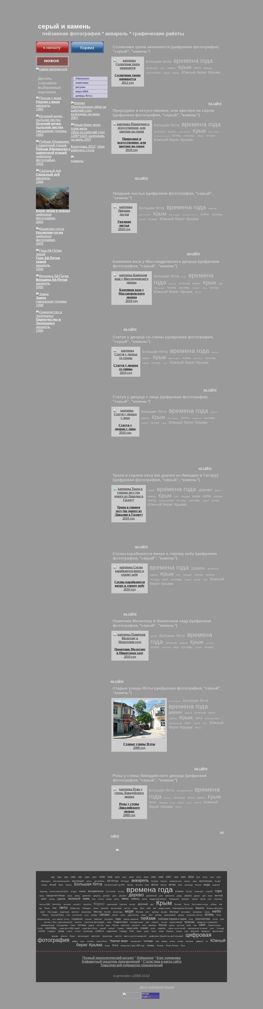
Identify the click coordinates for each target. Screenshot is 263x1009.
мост (147, 912)
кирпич (195, 899)
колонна (67, 904)
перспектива (153, 72)
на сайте (214, 103)
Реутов (115, 925)
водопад (43, 891)
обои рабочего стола (88, 148)
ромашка (152, 925)
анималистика (176, 881)
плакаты (77, 161)
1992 (59, 877)
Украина (169, 931)
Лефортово (75, 908)
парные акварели (130, 919)
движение (86, 896)
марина (199, 908)
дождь (179, 896)
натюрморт (197, 912)
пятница (181, 500)
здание (61, 898)
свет (165, 579)
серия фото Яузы (89, 928)
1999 (109, 877)
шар (165, 363)
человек (90, 941)
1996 (86, 877)
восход (121, 891)
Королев (123, 904)
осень (176, 135)
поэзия (164, 922)
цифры (75, 941)
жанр (210, 896)
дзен (161, 896)
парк (176, 647)
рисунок (136, 925)
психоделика (62, 925)
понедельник (175, 723)
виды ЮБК (81, 91)
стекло (69, 931)
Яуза (183, 946)
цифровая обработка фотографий (166, 936)
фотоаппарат (83, 936)
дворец (172, 284)
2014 (219, 877)
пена (191, 919)
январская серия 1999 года (132, 946)
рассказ (100, 925)
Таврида (123, 931)
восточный (110, 891)
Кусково (177, 904)
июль (162, 68)
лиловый (210, 643)
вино (180, 885)
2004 (146, 877)
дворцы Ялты (83, 95)
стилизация (88, 931)
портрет (155, 922)
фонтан (64, 936)
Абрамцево (82, 78)
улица (179, 931)
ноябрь (94, 915)
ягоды (107, 946)
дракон (197, 896)
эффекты (199, 941)
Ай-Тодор (125, 881)
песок (215, 919)
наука (207, 912)
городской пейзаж (55, 895)
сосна (197, 579)
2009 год (139, 745)
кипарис (185, 899)
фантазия (195, 931)
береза (69, 885)
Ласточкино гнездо (200, 904)
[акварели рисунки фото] (52, 52)
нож (68, 915)
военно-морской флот (59, 891)
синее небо (132, 928)
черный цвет (135, 941)
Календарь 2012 (83, 146)
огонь (122, 915)
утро (186, 931)
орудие (181, 915)
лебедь (213, 904)
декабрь (106, 896)
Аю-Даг (218, 881)
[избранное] (51, 69)
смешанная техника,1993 (51, 129)
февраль (205, 931)
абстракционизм (61, 881)
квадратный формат (158, 899)
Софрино (51, 931)
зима (86, 898)
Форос (72, 936)
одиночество (133, 915)
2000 (117, 877)
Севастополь (214, 925)
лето (197, 68)
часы (82, 941)
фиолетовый (217, 931)
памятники (81, 82)
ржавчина (125, 925)
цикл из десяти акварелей (135, 936)
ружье (172, 925)
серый (166, 73)
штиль (172, 941)
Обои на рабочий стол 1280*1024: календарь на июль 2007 (88, 135)
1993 (66, 877)
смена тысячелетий (176, 928)
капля (144, 899)
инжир (109, 899)
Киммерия (174, 899)
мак (154, 908)
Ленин (47, 908)
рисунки (80, 87)
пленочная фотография (94, 922)
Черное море (119, 941)
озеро (143, 915)
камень (171, 68)
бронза (130, 885)
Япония (160, 946)
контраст (77, 904)
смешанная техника (197, 928)
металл (75, 912)
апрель (187, 881)
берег (61, 885)
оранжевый (169, 915)
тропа (153, 931)
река (108, 925)
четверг (211, 135)
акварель (140, 880)
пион (222, 919)
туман (161, 931)
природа (190, 922)
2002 (131, 877)
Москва (139, 912)
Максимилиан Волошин (183, 908)
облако (218, 496)
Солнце (220, 928)
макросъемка (164, 908)
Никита (45, 915)
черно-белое (101, 941)
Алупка (154, 881)
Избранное (145, 958)
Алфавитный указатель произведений (111, 961)
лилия (95, 908)
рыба (189, 925)
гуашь (69, 896)
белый (151, 490)
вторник (179, 891)
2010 (191, 877)
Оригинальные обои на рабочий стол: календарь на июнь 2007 (88, 112)
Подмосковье (121, 922)
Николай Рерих (57, 915)
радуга (91, 925)
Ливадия (207, 68)
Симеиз (120, 928)
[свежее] (52, 65)
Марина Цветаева (215, 908)
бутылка (139, 885)
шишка (164, 941)
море (196, 496)
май (149, 908)
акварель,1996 (48, 178)
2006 (160, 877)
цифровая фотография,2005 (49, 238)
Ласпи (186, 904)
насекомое (185, 912)
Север (40, 928)
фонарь (55, 936)
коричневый (184, 132)
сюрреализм (111, 931)
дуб (203, 896)
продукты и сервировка (207, 922)
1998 (102, 877)
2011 (198, 877)
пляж (109, 922)
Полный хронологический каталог (108, 958)
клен (210, 899)
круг (152, 904)
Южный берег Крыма (201, 72)
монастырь (117, 912)
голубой (209, 891)
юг (207, 941)
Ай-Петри (112, 881)
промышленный (47, 925)
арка (195, 881)
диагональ (169, 896)
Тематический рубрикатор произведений (131, 965)
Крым (184, 67)
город (41, 896)
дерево (205, 489)
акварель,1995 (48, 105)
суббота (99, 931)
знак (94, 899)
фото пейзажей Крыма (157, 987)
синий (215, 500)
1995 (80, 877)
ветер (163, 885)
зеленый (151, 68)
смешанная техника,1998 (51, 301)
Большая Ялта (158, 61)
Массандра (213, 132)
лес (221, 283)
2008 (176, 877)
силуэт (111, 928)
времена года (193, 60)
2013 (212, 877)
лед (40, 908)
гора (218, 891)
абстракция (78, 881)
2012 (205, 877)
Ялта (198, 292)
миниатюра (86, 912)
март (42, 912)
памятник (197, 358)
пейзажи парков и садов (172, 918)
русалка (180, 925)
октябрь (158, 915)
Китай (202, 899)
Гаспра (189, 891)
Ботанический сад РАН (115, 885)
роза (172, 803)
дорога (218, 490)
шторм (180, 941)
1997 (94, 877)
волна (82, 891)
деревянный (151, 896)
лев (220, 904)
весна (154, 884)
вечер (172, 884)
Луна (142, 908)
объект (115, 915)
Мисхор (98, 912)
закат (43, 899)
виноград (189, 885)
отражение (77, 919)
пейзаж (148, 918)
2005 (153, 877)
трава (138, 931)
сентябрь (189, 135)
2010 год (131, 144)
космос (132, 904)
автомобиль (175, 701)
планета (78, 922)
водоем (216, 885)
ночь (86, 915)
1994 (72, 877)
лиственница (116, 908)
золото (101, 899)
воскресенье (184, 790)
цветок (197, 802)
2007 (169, 877)
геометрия (198, 891)
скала (152, 928)
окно (150, 915)
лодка (135, 908)
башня (44, 885)
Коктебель (56, 904)
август (89, 881)
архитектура (205, 881)
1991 (53, 877)
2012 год (128, 78)
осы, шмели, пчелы (60, 919)
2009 (183, 877)
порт (147, 922)
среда (175, 72)
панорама (108, 919)
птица (72, 925)
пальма (88, 919)
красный (143, 904)
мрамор (155, 912)
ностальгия (77, 915)
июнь (211, 712)
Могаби (107, 912)
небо (207, 496)
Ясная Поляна (172, 946)
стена (204, 288)
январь (150, 945)
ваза (183, 277)
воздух (74, 891)
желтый (219, 895)
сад (194, 925)
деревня (122, 896)
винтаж (198, 885)
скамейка (162, 928)
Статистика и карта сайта (162, 961)
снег (212, 928)
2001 (124, 877)
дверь (77, 896)
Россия (163, 925)
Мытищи (174, 912)
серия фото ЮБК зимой (69, 928)
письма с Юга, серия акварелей (58, 922)
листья (127, 908)
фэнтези (95, 936)
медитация (64, 912)
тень (205, 579)
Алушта (163, 881)
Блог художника (169, 958)
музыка (164, 912)
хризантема (107, 936)
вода (207, 884)
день (114, 896)
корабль (87, 904)
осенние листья (162, 136)
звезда (52, 899)
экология (189, 941)
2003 (138, 877)
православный (176, 922)
